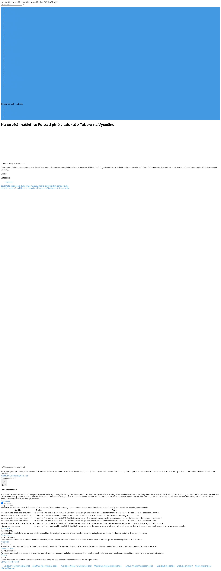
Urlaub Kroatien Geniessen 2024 (108, 566)
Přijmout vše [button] (22, 476)
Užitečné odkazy (13, 43)
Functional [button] (5, 528)
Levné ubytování (13, 13)
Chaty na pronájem (185, 566)
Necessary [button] (5, 501)
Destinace (10, 11)
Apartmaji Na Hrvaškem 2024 (44, 566)
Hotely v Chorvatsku (14, 37)
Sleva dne (10, 32)
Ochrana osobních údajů (16, 117)
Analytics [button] (5, 542)
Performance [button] (6, 535)
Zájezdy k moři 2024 (165, 566)
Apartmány (10, 17)
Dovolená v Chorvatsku (6, 233)
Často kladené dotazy (15, 108)
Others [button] (4, 555)
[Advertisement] (110, 145)
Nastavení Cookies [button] (9, 476)
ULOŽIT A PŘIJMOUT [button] (10, 562)
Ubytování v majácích (15, 39)
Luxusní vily (10, 24)
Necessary (8, 503)
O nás (8, 114)
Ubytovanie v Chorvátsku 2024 (17, 566)
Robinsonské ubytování (15, 19)
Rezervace (10, 110)
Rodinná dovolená (13, 15)
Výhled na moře (12, 35)
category (9, 182)
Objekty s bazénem (14, 28)
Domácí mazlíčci (13, 21)
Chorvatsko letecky (14, 45)
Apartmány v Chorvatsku (6, 242)
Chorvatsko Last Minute (6, 251)
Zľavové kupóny (8, 568)
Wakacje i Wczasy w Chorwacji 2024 (76, 566)
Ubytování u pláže (13, 26)
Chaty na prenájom (203, 566)
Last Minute (11, 8)
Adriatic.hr (5, 199)
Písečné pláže (11, 30)
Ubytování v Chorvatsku (6, 238)
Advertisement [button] (7, 548)
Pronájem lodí (11, 41)
